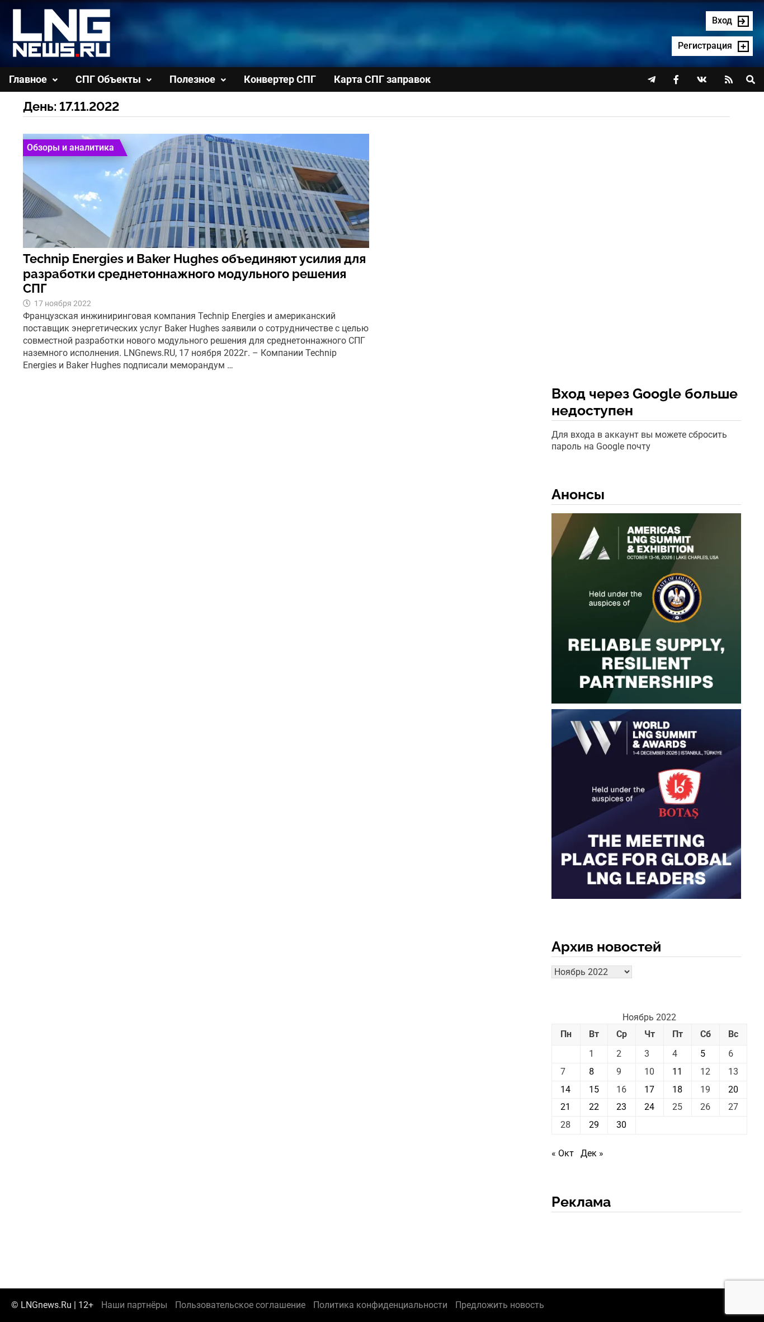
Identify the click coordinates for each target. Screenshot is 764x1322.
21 (565, 1106)
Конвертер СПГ (280, 79)
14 (565, 1089)
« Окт (562, 1153)
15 (594, 1089)
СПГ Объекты (108, 79)
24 (649, 1106)
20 (733, 1089)
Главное (28, 79)
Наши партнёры (134, 1305)
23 (621, 1106)
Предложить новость (499, 1305)
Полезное (192, 79)
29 (594, 1124)
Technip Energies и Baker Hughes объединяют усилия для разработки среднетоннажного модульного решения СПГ (194, 273)
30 (621, 1124)
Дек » (592, 1153)
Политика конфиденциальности (380, 1305)
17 (649, 1089)
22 (594, 1106)
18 (677, 1089)
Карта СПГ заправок (382, 79)
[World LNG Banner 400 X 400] (646, 806)
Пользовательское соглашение (240, 1305)
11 (677, 1071)
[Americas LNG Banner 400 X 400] (646, 610)
